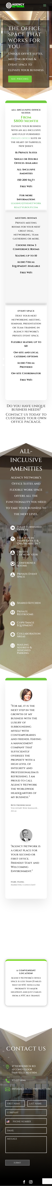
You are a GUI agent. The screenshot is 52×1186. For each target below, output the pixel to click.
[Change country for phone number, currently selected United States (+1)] (8, 1121)
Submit (17, 1162)
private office (20, 138)
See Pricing (20, 78)
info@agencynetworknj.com (31, 1088)
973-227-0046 (19, 1080)
